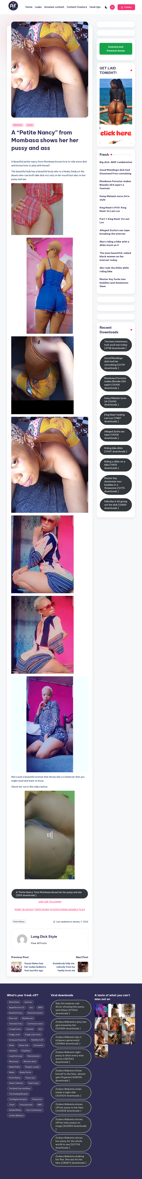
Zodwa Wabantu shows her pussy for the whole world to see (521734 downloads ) (69, 1142)
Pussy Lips (30, 1078)
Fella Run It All (37, 1040)
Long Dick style (15, 1056)
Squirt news (33, 1083)
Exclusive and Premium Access (116, 48)
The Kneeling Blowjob (18, 1094)
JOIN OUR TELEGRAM (49, 901)
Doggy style (14, 1034)
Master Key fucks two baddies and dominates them (114, 283)
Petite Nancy (19, 921)
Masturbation (33, 1056)
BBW (40, 1007)
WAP (40, 1105)
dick (40, 1029)
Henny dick (23, 1045)
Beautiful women (35, 1013)
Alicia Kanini (14, 1002)
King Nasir (26, 1051)
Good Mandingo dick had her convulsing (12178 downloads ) (114, 363)
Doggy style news (33, 1034)
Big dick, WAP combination (116, 162)
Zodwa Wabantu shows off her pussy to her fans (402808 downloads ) (69, 1107)
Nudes (11, 1072)
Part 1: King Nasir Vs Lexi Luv (114, 220)
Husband (13, 1051)
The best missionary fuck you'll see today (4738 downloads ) (115, 345)
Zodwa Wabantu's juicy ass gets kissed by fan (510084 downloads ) (70, 1025)
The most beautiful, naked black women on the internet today (115, 256)
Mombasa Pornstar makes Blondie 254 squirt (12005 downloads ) (115, 383)
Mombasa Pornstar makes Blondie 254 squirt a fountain (115, 185)
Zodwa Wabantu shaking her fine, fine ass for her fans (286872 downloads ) (70, 1159)
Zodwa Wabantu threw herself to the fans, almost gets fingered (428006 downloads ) (70, 1075)
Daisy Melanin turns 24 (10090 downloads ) (115, 401)
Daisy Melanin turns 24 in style (114, 198)
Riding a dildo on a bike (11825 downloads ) (114, 465)
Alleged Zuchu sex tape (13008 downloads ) (114, 435)
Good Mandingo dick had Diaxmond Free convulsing (115, 171)
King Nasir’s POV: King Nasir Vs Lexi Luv (113, 209)
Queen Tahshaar (16, 1083)
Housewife (38, 1045)
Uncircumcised (26, 1105)
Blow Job (13, 1018)
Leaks (30, 125)
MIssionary (13, 1061)
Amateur (17, 125)
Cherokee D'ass (15, 1024)
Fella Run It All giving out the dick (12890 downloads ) (115, 505)
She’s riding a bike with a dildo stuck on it (114, 243)
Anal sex (28, 1002)
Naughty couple (32, 1067)
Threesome (37, 1099)
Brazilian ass (27, 1018)
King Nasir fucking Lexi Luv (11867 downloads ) (114, 418)
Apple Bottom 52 (16, 1007)
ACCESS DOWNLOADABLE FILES (67, 909)
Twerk (11, 1105)
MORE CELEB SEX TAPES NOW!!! (32, 909)
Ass (31, 1007)
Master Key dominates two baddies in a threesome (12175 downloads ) (114, 485)
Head (11, 1045)
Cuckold (29, 1029)
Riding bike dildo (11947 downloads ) (115, 450)
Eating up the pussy (17, 1040)
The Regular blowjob (18, 1099)
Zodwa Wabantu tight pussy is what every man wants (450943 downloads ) (69, 1057)
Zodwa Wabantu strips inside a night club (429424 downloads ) (68, 1092)
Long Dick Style (44, 936)
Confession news (35, 1024)
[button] (126, 7)
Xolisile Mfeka (15, 1110)
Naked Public (14, 1067)
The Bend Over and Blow (19, 1088)
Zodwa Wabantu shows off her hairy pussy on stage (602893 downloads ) (71, 1124)
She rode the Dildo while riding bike (114, 269)
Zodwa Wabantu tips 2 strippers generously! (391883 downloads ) (68, 1040)
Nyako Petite (25, 1072)
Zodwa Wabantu (16, 1115)
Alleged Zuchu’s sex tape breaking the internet (115, 232)
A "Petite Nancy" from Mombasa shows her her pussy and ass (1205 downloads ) (49, 894)
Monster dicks (30, 1061)
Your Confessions (34, 1110)
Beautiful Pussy (15, 1013)
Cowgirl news (15, 1029)
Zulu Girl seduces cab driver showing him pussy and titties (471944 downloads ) (69, 1008)
